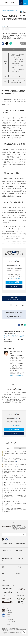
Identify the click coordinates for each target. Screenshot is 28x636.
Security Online (6, 550)
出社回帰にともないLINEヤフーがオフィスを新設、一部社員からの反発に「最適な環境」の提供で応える (15, 490)
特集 (3, 573)
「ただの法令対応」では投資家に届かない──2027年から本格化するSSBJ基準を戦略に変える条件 (15, 509)
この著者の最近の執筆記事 (16, 375)
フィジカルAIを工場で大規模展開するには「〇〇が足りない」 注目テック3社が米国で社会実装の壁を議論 (15, 459)
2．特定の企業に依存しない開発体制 (18, 62)
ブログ (3, 580)
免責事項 (8, 614)
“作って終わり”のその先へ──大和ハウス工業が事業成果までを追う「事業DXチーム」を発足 (15, 453)
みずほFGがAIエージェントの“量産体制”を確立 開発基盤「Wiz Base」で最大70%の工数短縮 (15, 496)
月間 (20, 448)
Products (7, 29)
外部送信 (8, 624)
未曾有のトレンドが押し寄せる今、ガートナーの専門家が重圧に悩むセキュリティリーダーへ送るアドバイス (15, 477)
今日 (8, 448)
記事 (3, 567)
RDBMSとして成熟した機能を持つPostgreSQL (17, 54)
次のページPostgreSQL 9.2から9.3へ (14, 298)
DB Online (19, 550)
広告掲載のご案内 (20, 543)
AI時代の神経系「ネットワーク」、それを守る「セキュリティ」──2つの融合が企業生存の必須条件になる (15, 503)
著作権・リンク (9, 610)
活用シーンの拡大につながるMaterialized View (18, 81)
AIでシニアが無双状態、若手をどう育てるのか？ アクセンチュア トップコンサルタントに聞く (15, 484)
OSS (3, 29)
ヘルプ (7, 608)
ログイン (15, 286)
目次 (14, 49)
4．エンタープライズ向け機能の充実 (18, 70)
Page (5, 76)
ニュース (18, 558)
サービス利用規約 (10, 619)
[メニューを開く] (2, 2)
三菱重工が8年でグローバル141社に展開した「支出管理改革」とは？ (15, 465)
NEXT (23, 305)
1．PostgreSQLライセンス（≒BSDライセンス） (18, 58)
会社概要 (8, 617)
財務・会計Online (7, 558)
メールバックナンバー (14, 278)
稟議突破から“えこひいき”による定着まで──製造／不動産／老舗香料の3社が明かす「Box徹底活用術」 (15, 471)
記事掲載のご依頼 (7, 543)
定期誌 (18, 573)
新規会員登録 (14, 282)
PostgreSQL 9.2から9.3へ (18, 76)
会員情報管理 (9, 612)
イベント (18, 567)
